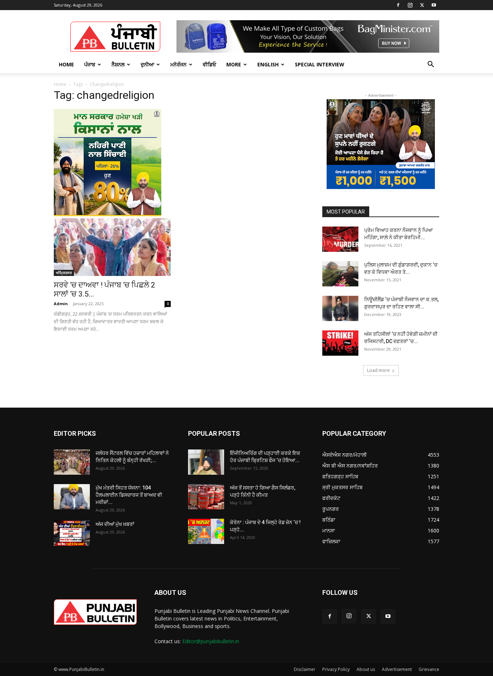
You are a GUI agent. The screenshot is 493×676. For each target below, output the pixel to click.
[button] (430, 65)
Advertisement (397, 669)
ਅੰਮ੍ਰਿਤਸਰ (64, 272)
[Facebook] (398, 5)
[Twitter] (421, 5)
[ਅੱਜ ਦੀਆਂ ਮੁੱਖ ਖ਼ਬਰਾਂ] (72, 533)
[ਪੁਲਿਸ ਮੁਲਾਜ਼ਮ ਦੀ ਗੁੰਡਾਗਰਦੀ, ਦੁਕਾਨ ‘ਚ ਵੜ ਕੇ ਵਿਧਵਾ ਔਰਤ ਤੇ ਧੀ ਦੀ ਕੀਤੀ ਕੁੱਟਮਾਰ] (340, 273)
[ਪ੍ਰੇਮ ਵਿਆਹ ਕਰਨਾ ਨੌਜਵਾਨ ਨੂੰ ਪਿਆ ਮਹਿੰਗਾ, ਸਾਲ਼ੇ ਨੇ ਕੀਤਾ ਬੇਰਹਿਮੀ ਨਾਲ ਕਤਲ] (340, 239)
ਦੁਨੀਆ (147, 64)
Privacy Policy (336, 669)
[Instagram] (410, 5)
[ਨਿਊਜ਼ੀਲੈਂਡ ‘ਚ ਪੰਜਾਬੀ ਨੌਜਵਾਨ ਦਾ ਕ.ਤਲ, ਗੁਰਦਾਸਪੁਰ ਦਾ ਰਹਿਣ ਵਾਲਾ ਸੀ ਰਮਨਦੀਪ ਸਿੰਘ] (340, 308)
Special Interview (319, 64)
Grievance (429, 669)
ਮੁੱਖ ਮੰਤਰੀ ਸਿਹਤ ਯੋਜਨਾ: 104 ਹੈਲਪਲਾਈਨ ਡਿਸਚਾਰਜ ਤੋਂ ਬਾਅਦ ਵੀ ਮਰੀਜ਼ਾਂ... (129, 495)
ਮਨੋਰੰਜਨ (178, 64)
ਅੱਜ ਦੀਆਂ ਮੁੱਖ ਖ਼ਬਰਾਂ (115, 524)
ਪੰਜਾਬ (89, 64)
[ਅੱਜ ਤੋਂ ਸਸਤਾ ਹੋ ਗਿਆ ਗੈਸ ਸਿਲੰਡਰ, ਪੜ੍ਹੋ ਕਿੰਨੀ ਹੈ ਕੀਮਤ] (206, 496)
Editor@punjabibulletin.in (210, 641)
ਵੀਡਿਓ (209, 64)
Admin (61, 303)
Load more (378, 370)
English (268, 64)
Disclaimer (304, 669)
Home (66, 64)
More (233, 64)
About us (366, 669)
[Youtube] (433, 5)
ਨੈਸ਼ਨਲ (118, 64)
